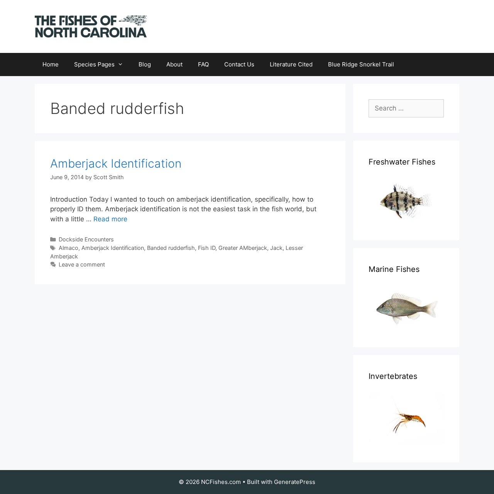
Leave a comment (82, 264)
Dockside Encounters (86, 239)
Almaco (68, 247)
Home (50, 64)
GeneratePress (294, 482)
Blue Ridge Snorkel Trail (361, 64)
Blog (145, 64)
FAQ (203, 64)
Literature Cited (291, 64)
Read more (110, 219)
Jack (276, 247)
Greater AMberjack (242, 247)
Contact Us (239, 64)
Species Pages (94, 64)
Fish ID (206, 247)
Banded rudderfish (171, 247)
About (174, 64)
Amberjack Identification (115, 163)
